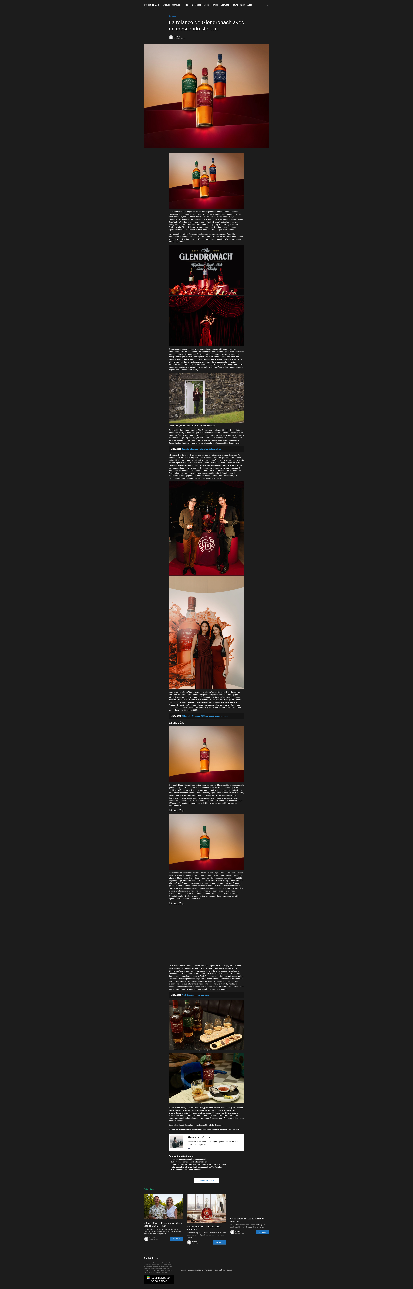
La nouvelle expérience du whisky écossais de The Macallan (197, 1167)
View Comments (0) (205, 1180)
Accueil (183, 1270)
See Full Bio (216, 1145)
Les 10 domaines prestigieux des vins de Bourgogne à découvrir (199, 1164)
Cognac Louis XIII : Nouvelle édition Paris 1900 (204, 1228)
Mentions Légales (220, 1270)
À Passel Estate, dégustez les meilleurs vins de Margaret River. (163, 1224)
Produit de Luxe (151, 5)
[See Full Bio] (223, 1144)
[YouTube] (188, 1148)
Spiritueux (172, 16)
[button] (268, 5)
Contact (229, 1270)
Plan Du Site (208, 1270)
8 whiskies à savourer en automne (187, 1170)
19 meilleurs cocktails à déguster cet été (189, 1159)
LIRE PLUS (176, 1239)
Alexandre (177, 36)
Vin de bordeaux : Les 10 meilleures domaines (247, 1220)
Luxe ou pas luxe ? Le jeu (195, 1270)
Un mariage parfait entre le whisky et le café (190, 1162)
